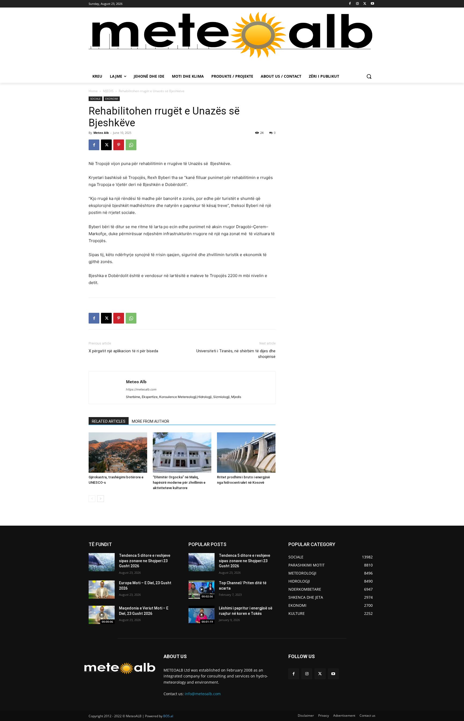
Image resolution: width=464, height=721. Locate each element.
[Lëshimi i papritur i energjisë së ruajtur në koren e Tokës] (202, 615)
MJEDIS (108, 91)
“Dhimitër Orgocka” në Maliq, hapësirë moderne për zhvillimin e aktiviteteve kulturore (179, 482)
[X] (365, 4)
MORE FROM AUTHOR (150, 421)
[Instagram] (357, 4)
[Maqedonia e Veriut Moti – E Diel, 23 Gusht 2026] (102, 615)
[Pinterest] (118, 144)
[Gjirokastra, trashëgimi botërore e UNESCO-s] (118, 452)
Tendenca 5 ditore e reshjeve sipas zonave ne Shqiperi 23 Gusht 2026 (144, 560)
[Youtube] (372, 4)
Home (93, 91)
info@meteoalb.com (203, 693)
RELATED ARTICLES (108, 421)
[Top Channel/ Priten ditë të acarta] (202, 589)
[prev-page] (92, 498)
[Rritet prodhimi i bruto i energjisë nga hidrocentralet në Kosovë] (246, 452)
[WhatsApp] (131, 144)
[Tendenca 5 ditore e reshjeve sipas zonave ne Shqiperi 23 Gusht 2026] (102, 562)
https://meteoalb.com (141, 389)
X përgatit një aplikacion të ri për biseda (123, 351)
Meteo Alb (101, 133)
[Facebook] (350, 4)
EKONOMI (111, 99)
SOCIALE (95, 99)
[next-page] (100, 498)
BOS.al (168, 716)
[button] (369, 76)
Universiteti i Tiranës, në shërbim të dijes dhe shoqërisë (236, 354)
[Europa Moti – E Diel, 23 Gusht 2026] (102, 589)
